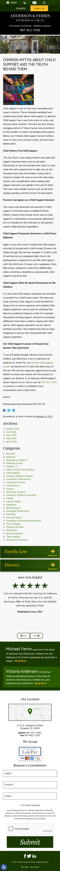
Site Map (24, 867)
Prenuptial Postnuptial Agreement (23, 520)
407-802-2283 (32, 735)
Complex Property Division (19, 475)
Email (34, 2)
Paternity (11, 514)
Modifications (13, 507)
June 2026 (11, 435)
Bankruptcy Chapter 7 (17, 460)
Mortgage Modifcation (18, 510)
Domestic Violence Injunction (21, 494)
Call (24, 2)
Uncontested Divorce (17, 539)
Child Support (13, 472)
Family (9, 498)
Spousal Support (14, 533)
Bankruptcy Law (14, 463)
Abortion (10, 453)
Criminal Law (13, 485)
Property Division (15, 526)
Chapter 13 (12, 466)
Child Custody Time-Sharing (20, 469)
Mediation (11, 504)
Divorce (10, 488)
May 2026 (11, 438)
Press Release (13, 523)
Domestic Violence (16, 491)
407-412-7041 (30, 30)
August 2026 (13, 428)
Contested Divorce (15, 482)
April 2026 (11, 441)
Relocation (11, 530)
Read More (20, 660)
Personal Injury (14, 517)
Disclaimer (34, 867)
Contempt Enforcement (18, 479)
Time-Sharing (13, 536)
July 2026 (11, 431)
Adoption (11, 456)
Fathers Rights (13, 501)
